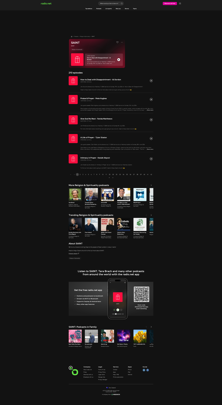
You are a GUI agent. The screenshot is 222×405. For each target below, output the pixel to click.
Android (130, 374)
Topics (135, 8)
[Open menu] (180, 3)
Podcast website (73, 253)
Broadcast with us (88, 377)
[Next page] (109, 177)
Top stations (88, 8)
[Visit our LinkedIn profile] (144, 370)
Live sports (108, 8)
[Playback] (118, 59)
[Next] (151, 184)
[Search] (122, 3)
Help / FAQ (116, 374)
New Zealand (112, 387)
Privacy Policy (102, 372)
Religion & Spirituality (77, 49)
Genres (127, 8)
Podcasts (98, 8)
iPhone (130, 369)
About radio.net (88, 369)
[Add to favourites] (117, 42)
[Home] (71, 36)
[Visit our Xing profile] (147, 370)
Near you (118, 8)
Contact (115, 369)
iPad (129, 372)
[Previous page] (74, 174)
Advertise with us (88, 374)
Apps (114, 372)
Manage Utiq (101, 377)
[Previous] (146, 184)
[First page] (70, 174)
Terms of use (101, 369)
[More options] (122, 42)
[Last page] (112, 177)
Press (85, 372)
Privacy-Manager (102, 379)
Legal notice (101, 374)
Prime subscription (118, 377)
